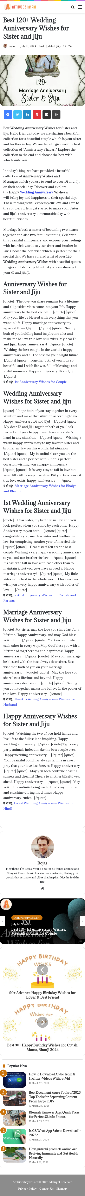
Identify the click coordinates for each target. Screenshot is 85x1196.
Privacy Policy (27, 1188)
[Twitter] (17, 114)
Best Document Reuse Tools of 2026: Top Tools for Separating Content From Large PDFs (55, 1097)
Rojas (11, 46)
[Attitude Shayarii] (19, 7)
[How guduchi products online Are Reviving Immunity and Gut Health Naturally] (14, 1155)
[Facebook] (8, 114)
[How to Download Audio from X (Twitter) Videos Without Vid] (14, 1080)
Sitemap (61, 1188)
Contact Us (46, 1188)
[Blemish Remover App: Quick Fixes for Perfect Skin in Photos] (14, 1118)
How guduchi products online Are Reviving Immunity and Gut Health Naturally (53, 1153)
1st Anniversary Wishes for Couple (41, 382)
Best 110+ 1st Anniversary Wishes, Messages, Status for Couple (38, 931)
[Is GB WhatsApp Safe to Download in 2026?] (14, 1136)
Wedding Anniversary (36, 192)
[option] (42, 921)
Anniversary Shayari (26, 917)
